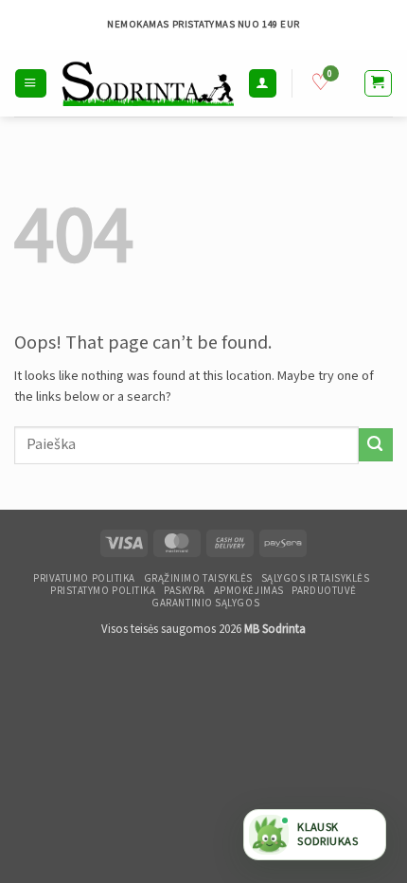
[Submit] (376, 444)
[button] (30, 83)
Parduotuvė (324, 591)
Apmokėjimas (249, 591)
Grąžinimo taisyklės (198, 579)
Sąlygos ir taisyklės (315, 579)
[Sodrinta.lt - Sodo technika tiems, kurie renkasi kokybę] (148, 83)
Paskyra (184, 591)
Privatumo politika (84, 579)
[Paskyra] (262, 83)
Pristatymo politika (102, 591)
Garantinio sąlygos (205, 603)
